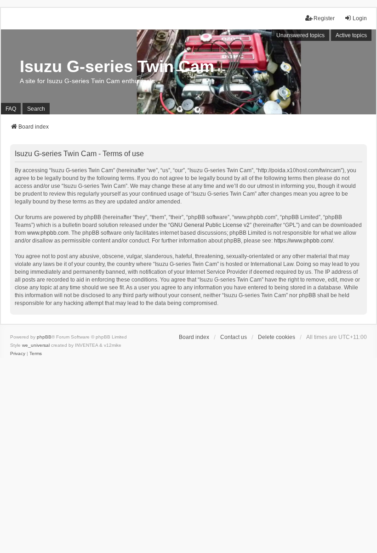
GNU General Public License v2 (210, 225)
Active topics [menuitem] (351, 35)
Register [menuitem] (324, 18)
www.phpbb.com (48, 233)
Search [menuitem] (36, 109)
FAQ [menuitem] (11, 109)
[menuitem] (17, 354)
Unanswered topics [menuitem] (300, 35)
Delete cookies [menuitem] (276, 337)
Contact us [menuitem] (233, 337)
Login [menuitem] (360, 18)
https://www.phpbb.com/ (303, 240)
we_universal (36, 345)
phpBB (44, 336)
